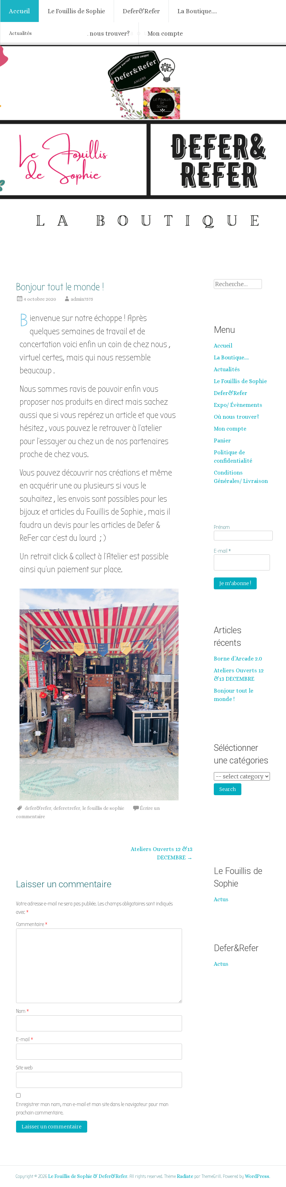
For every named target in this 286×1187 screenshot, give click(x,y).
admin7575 (82, 299)
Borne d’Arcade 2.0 (238, 658)
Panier (222, 440)
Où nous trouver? (105, 33)
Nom (22, 1011)
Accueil (19, 11)
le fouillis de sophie (103, 808)
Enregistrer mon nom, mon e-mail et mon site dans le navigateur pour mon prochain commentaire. (92, 1108)
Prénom (222, 527)
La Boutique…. (197, 11)
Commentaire (31, 924)
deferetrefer (66, 808)
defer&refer (38, 808)
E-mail (24, 1039)
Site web (24, 1068)
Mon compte (165, 33)
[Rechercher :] (238, 284)
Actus (221, 899)
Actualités (20, 33)
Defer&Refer (141, 11)
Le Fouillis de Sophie (76, 11)
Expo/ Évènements (238, 405)
